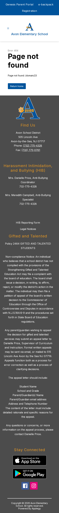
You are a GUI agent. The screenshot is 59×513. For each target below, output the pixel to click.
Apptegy (36, 508)
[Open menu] (8, 28)
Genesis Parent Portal (20, 4)
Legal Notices (28, 229)
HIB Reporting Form (28, 222)
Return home (16, 86)
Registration (29, 10)
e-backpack (45, 4)
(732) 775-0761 (31, 150)
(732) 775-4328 (32, 145)
